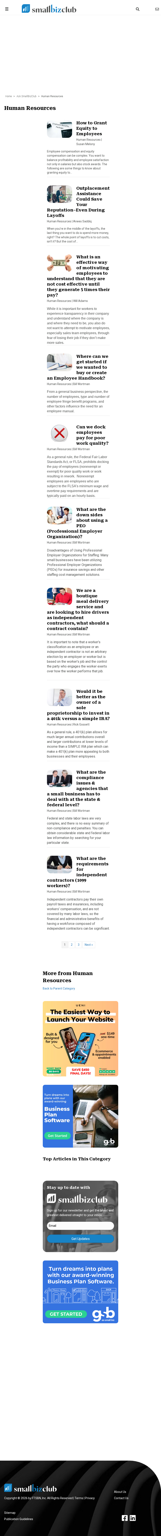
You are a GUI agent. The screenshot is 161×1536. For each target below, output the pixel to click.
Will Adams (80, 301)
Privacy (90, 1498)
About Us (120, 1491)
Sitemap (10, 1512)
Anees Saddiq (82, 221)
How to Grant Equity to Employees (91, 128)
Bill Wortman (81, 384)
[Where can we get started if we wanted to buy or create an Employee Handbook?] (59, 364)
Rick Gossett (81, 724)
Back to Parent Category (59, 988)
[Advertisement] (80, 52)
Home (8, 96)
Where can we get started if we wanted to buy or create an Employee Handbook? (77, 367)
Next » (89, 944)
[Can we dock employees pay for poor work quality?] (59, 435)
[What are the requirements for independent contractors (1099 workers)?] (59, 866)
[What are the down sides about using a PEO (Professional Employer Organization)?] (59, 517)
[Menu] (6, 9)
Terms (79, 1498)
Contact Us (121, 1498)
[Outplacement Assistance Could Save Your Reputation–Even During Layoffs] (59, 196)
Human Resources (88, 139)
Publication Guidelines (18, 1519)
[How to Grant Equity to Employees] (59, 131)
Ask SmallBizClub (26, 96)
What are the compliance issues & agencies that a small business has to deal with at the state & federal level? (77, 788)
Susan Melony (85, 144)
